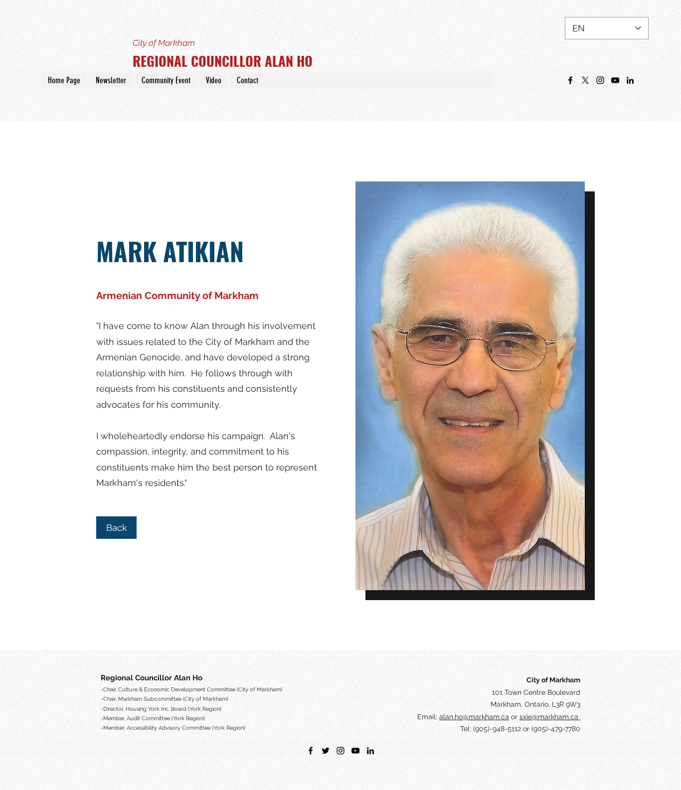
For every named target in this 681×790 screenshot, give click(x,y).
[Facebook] (570, 80)
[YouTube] (615, 80)
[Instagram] (600, 80)
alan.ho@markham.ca (474, 717)
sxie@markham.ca (549, 717)
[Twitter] (585, 80)
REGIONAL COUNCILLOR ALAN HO (223, 61)
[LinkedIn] (630, 80)
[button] (111, 80)
